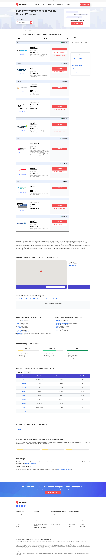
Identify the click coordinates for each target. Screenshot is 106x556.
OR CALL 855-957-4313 (59, 55)
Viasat (18, 326)
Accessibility (36, 522)
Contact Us (36, 518)
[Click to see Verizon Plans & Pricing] (22, 170)
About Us (36, 516)
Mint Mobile (82, 526)
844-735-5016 (85, 4)
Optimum (71, 518)
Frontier (81, 522)
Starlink (18, 324)
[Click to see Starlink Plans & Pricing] (22, 107)
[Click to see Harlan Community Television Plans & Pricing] (22, 205)
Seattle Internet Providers (56, 524)
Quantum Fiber (72, 524)
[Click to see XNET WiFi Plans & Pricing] (22, 188)
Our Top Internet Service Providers (79, 42)
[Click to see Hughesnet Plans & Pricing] (22, 223)
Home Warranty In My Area (21, 520)
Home (35, 514)
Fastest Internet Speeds (77, 65)
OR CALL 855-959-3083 (59, 75)
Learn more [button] (66, 0)
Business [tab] (28, 372)
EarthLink (19, 323)
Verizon (18, 329)
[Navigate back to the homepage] (21, 4)
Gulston (34, 298)
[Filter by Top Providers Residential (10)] (29, 38)
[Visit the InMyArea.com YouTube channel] (25, 506)
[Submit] (31, 22)
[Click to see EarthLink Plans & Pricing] (22, 88)
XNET (24, 407)
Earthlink (71, 516)
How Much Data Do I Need (77, 58)
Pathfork (51, 298)
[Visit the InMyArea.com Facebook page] (17, 506)
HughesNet (23, 415)
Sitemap (17, 526)
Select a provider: (21, 287)
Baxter (17, 298)
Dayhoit (25, 298)
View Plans (59, 49)
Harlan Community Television (23, 331)
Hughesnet (19, 333)
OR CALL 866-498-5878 (59, 175)
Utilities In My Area (20, 518)
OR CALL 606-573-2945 (59, 208)
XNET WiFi (19, 330)
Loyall (41, 298)
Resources (18, 524)
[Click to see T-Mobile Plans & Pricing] (22, 149)
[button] (41, 271)
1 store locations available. (79, 286)
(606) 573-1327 (72, 265)
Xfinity (81, 520)
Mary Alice (46, 298)
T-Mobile (19, 327)
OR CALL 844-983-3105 (59, 131)
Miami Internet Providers (56, 522)
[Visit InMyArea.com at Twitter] (19, 506)
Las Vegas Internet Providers (57, 520)
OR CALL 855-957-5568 (59, 109)
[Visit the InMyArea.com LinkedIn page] (22, 506)
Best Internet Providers (77, 68)
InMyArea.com (22, 539)
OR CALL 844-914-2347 (59, 151)
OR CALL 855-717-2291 (59, 90)
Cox (81, 516)
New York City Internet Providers (58, 516)
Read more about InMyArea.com (64, 469)
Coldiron (21, 298)
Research (18, 522)
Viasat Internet (83, 514)
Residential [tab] (19, 372)
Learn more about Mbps (30, 463)
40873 (19, 429)
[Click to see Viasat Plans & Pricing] (22, 126)
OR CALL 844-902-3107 (59, 228)
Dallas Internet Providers (56, 518)
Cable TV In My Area (20, 516)
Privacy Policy (37, 520)
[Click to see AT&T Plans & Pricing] (22, 50)
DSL (23, 320)
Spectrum (19, 322)
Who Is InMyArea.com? (77, 72)
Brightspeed (71, 522)
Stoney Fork (55, 298)
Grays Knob (30, 298)
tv (43, 4)
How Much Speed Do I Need (78, 62)
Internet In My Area (20, 514)
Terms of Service (37, 531)
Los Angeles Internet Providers (58, 514)
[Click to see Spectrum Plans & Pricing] (22, 70)
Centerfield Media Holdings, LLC (46, 539)
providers (50, 4)
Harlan (38, 298)
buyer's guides (60, 4)
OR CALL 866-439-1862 (59, 191)
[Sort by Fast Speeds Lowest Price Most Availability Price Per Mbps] (56, 38)
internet (37, 4)
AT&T (18, 320)
